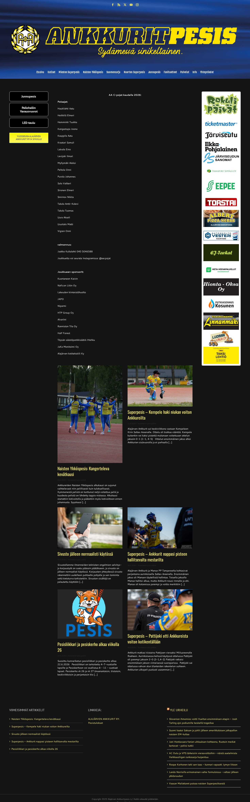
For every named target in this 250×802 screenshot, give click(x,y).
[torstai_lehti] (221, 199)
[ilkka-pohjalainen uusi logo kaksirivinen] (221, 143)
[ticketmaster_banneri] (221, 120)
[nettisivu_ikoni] (221, 94)
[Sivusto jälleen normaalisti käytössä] (89, 527)
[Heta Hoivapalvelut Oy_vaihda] (221, 262)
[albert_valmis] (221, 211)
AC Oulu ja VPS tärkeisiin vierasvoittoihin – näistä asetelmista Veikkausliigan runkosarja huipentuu (203, 755)
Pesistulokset (95, 723)
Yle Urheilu (179, 710)
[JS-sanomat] (221, 154)
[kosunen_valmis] (221, 296)
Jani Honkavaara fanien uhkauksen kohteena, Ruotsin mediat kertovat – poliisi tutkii (202, 743)
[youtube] (131, 4)
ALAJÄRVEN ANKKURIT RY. (104, 719)
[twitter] (125, 4)
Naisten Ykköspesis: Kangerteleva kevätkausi (83, 471)
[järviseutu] (221, 132)
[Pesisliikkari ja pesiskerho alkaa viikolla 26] (89, 614)
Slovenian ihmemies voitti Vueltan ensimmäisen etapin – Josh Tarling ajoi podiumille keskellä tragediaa (203, 721)
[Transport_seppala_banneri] (221, 168)
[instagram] (137, 4)
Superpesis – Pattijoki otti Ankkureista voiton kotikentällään (158, 639)
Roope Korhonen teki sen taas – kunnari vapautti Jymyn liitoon (203, 764)
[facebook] (112, 4)
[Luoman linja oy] (221, 331)
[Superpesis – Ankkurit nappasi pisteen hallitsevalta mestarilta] (160, 527)
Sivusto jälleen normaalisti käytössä (85, 554)
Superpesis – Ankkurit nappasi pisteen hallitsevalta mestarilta (157, 557)
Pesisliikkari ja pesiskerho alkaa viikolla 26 (88, 647)
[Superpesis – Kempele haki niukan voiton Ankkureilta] (160, 385)
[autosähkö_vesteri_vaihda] (221, 228)
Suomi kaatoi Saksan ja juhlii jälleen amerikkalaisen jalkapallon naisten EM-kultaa (203, 732)
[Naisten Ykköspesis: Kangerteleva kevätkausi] (89, 414)
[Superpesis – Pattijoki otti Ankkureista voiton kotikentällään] (160, 609)
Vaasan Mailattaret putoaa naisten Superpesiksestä (197, 783)
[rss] (119, 4)
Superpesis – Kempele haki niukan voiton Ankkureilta (160, 415)
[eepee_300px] (221, 179)
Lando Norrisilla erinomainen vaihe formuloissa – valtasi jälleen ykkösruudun (203, 774)
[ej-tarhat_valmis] (221, 245)
